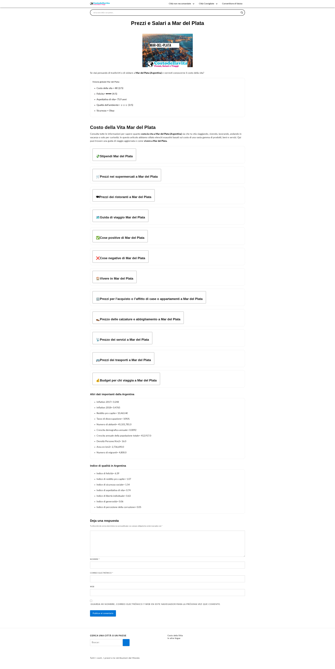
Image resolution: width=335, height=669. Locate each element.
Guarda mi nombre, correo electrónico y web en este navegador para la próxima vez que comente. (155, 604)
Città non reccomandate (180, 4)
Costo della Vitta (175, 636)
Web (92, 587)
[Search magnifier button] (242, 12)
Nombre (95, 559)
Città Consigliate (206, 4)
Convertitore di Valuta (232, 4)
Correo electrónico (101, 573)
